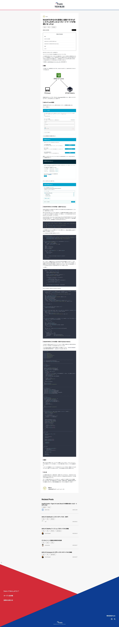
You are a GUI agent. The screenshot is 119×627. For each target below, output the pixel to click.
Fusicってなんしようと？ (11, 591)
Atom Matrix (60, 97)
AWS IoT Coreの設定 (47, 38)
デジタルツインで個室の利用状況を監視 (52, 540)
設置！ (45, 46)
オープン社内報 (8, 596)
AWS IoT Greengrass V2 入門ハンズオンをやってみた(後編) (57, 552)
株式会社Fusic (111, 615)
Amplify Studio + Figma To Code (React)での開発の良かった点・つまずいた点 (59, 504)
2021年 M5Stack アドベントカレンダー (54, 61)
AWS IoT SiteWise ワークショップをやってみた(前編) (55, 528)
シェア (74, 29)
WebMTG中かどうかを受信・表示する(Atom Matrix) (51, 43)
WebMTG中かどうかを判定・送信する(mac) (50, 41)
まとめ (45, 48)
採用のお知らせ (8, 600)
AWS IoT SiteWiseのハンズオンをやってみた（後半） (55, 516)
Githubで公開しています (70, 230)
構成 (45, 36)
